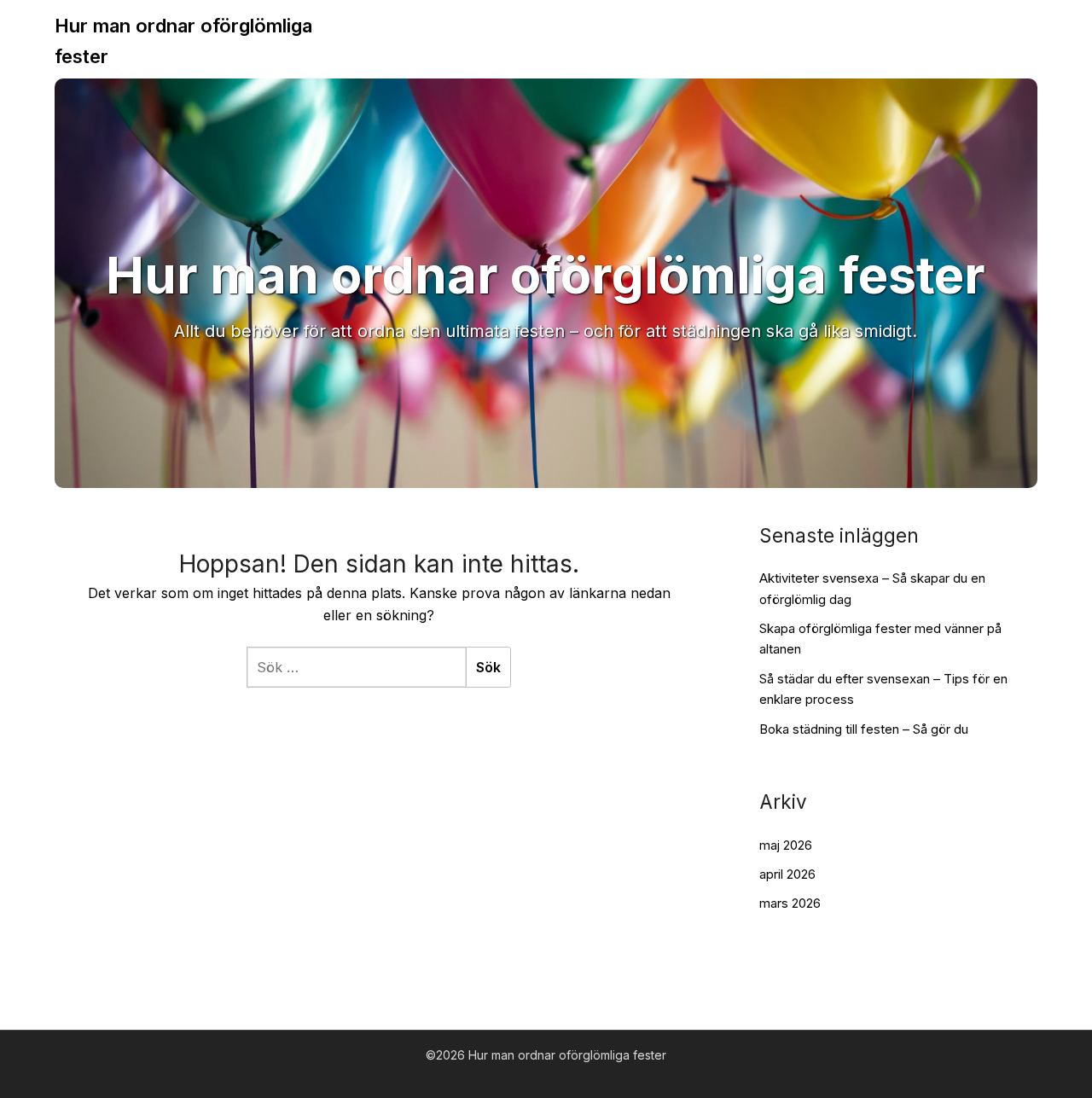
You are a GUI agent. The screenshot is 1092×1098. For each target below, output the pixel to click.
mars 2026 (790, 903)
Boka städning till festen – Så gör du (863, 729)
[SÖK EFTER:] (356, 667)
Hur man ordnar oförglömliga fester (183, 41)
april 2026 (787, 874)
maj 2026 (785, 845)
